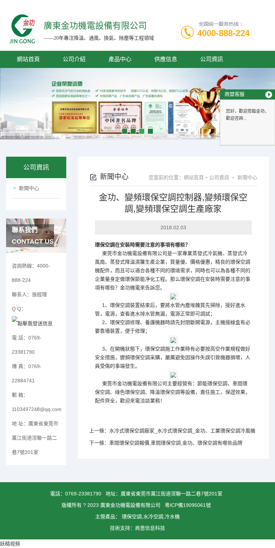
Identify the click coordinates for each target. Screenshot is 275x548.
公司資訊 (211, 59)
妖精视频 (10, 544)
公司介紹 (74, 59)
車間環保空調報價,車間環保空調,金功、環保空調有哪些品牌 (175, 443)
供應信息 (165, 59)
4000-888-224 (223, 33)
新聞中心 (29, 188)
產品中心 (119, 59)
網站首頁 (28, 59)
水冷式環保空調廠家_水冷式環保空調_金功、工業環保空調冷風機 (182, 431)
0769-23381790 (83, 493)
